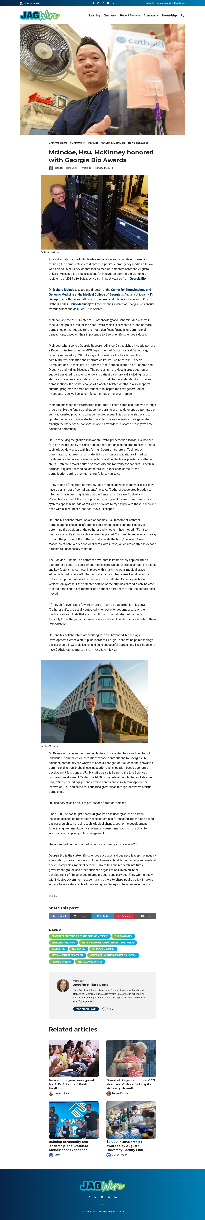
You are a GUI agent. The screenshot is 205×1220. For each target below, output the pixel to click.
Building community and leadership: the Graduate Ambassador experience (68, 1146)
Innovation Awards (103, 949)
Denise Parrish (120, 1093)
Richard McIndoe (64, 289)
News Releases (138, 142)
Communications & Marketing (171, 3)
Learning (94, 15)
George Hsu (58, 949)
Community (151, 15)
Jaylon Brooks (119, 1155)
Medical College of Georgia (101, 294)
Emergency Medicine (63, 942)
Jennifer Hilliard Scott (65, 167)
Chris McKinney (123, 936)
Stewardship (169, 15)
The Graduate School (90, 962)
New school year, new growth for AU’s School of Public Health (72, 1084)
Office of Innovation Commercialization (113, 955)
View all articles (86, 1009)
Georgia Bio (138, 278)
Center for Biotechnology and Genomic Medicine (80, 936)
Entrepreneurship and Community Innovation (108, 942)
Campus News (58, 142)
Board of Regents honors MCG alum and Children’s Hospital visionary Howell (130, 1084)
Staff (57, 1155)
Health (93, 142)
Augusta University (33, 3)
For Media (149, 3)
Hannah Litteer (62, 1093)
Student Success (129, 15)
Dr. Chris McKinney (78, 304)
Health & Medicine (113, 142)
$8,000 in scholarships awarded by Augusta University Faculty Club (124, 1146)
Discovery (110, 15)
